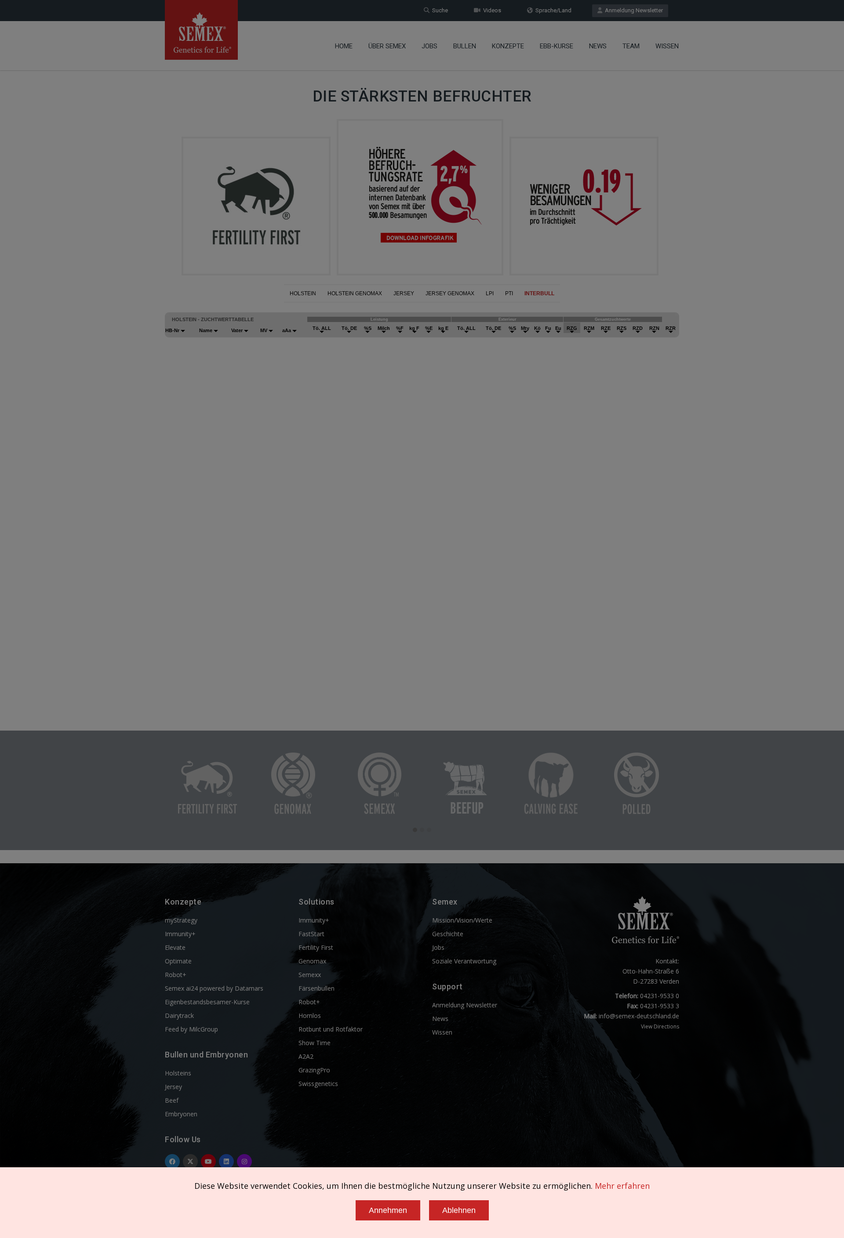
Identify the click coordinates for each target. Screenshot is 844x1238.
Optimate (178, 961)
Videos (490, 10)
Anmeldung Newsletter (632, 10)
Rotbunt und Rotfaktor (330, 1029)
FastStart (311, 934)
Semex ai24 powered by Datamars (214, 988)
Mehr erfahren (622, 1185)
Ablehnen (459, 1210)
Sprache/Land (552, 10)
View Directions (660, 1026)
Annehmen (388, 1210)
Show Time (314, 1043)
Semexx (309, 974)
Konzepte (508, 46)
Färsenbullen (316, 988)
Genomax (312, 961)
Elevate (175, 947)
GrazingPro (314, 1070)
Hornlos (309, 1015)
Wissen (667, 46)
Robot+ (175, 974)
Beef (171, 1100)
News (598, 46)
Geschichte (447, 934)
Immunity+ (180, 934)
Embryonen (181, 1114)
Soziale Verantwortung (464, 961)
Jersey (173, 1086)
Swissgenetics (318, 1083)
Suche (438, 10)
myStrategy (181, 920)
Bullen (464, 46)
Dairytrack (179, 1015)
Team (631, 46)
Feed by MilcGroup (191, 1029)
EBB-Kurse (556, 46)
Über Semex (387, 46)
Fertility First (315, 947)
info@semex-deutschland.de (639, 1016)
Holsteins (178, 1073)
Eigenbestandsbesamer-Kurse (207, 1002)
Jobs (429, 46)
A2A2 (305, 1056)
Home (344, 46)
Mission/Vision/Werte (462, 920)
